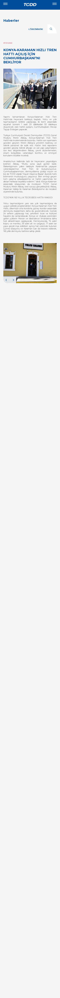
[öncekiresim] (6, 280)
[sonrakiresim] (13, 280)
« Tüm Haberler (35, 29)
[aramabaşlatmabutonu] (52, 29)
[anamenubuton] (54, 5)
